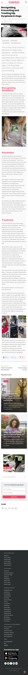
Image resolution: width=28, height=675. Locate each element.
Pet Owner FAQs (8, 574)
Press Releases (7, 565)
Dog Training (7, 603)
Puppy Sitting (7, 613)
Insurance (6, 576)
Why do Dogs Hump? (22, 367)
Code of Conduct (8, 630)
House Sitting (7, 596)
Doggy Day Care (8, 590)
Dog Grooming (7, 599)
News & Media (7, 563)
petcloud (6, 40)
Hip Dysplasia (6, 43)
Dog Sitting (7, 592)
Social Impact (7, 559)
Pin (22, 357)
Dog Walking (7, 594)
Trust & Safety (7, 561)
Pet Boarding (7, 619)
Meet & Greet (7, 584)
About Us (6, 555)
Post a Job (6, 571)
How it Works (7, 557)
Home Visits (7, 607)
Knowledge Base (8, 634)
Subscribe (14, 497)
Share (6, 357)
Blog (5, 643)
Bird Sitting (7, 617)
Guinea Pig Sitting (8, 615)
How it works (7, 582)
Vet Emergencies (8, 636)
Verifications (7, 578)
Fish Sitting (6, 621)
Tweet (14, 357)
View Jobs (6, 628)
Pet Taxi (6, 601)
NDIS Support (7, 609)
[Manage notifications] (24, 672)
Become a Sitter (8, 626)
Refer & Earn (7, 580)
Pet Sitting (6, 605)
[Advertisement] (14, 531)
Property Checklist (8, 573)
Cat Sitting (6, 598)
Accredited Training (9, 632)
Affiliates (6, 645)
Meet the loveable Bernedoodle (6, 367)
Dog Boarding (7, 611)
